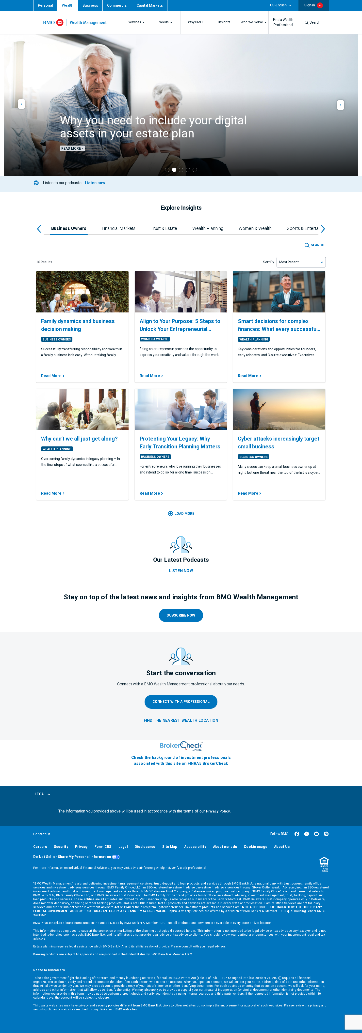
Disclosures (145, 846)
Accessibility (195, 846)
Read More (51, 376)
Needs (164, 22)
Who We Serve (252, 22)
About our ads (225, 846)
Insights (224, 22)
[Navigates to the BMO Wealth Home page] (75, 22)
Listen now (95, 183)
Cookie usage (255, 846)
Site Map (169, 846)
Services (134, 22)
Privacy (81, 846)
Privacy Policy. (218, 811)
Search (315, 22)
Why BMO (195, 22)
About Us (282, 846)
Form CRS (103, 846)
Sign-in (309, 5)
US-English (278, 5)
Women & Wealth (255, 228)
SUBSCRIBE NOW (181, 615)
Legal (123, 846)
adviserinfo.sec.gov (145, 868)
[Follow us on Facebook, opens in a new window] (296, 833)
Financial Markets (118, 228)
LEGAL (40, 794)
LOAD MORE (184, 513)
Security (61, 846)
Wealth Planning (207, 228)
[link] (45, 5)
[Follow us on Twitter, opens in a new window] (306, 833)
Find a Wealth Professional (283, 22)
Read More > (72, 148)
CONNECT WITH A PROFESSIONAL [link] (181, 701)
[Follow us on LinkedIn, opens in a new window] (326, 833)
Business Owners (68, 228)
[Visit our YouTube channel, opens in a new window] (316, 833)
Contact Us (42, 834)
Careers (40, 846)
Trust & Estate (164, 228)
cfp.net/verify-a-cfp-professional (183, 868)
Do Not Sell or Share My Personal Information (72, 856)
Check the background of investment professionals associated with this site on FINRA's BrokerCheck (181, 761)
